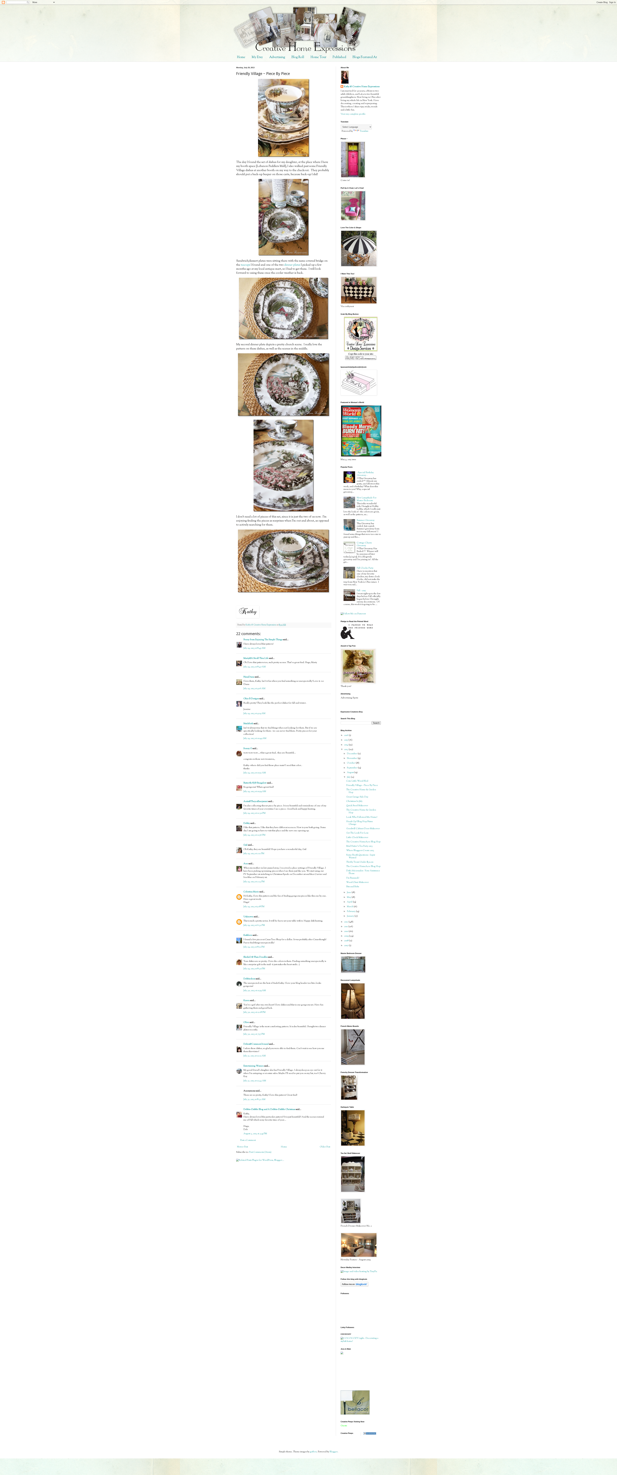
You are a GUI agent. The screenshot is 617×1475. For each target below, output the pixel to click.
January (350, 916)
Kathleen (247, 935)
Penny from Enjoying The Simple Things (262, 639)
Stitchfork (248, 723)
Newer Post (242, 1147)
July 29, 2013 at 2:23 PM (254, 881)
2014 (346, 745)
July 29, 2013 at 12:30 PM (254, 813)
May (349, 897)
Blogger (334, 1451)
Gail (245, 845)
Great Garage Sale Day (357, 797)
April (350, 902)
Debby (246, 823)
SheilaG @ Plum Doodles (255, 957)
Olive (246, 1022)
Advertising (277, 57)
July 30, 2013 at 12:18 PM (254, 1012)
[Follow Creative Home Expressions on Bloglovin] (354, 1286)
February (351, 911)
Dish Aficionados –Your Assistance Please (363, 872)
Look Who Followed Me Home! (361, 817)
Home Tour (318, 57)
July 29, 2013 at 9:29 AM (254, 713)
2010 (346, 931)
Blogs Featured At (365, 57)
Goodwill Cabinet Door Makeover (363, 828)
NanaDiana (248, 677)
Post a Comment (248, 1140)
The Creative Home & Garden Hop (361, 791)
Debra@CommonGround (255, 1044)
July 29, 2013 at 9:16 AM (254, 688)
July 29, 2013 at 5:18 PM (253, 906)
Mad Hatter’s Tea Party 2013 (359, 846)
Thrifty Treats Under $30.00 (359, 862)
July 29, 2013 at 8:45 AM (254, 648)
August (350, 772)
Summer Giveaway (366, 520)
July (349, 777)
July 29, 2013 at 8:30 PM (254, 968)
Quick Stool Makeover (357, 805)
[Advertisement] (355, 1372)
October (351, 763)
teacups (245, 265)
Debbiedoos (249, 978)
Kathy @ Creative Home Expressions (362, 86)
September (352, 768)
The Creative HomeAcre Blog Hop (363, 841)
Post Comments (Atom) (260, 1152)
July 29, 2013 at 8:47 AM (254, 667)
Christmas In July (354, 801)
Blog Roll (297, 57)
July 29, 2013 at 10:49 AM (254, 738)
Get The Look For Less (357, 833)
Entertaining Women (253, 1066)
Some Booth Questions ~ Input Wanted (360, 856)
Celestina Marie (251, 891)
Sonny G (247, 748)
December (352, 753)
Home (241, 57)
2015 (346, 740)
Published (339, 57)
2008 (346, 940)
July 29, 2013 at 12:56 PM (254, 835)
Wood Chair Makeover (357, 882)
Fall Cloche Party (365, 568)
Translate (364, 131)
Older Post (325, 1147)
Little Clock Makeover (357, 837)
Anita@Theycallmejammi (255, 801)
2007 (346, 945)
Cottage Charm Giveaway (364, 544)
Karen (246, 1000)
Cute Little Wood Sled (357, 781)
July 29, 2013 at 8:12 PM (254, 947)
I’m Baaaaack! (352, 878)
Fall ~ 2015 (361, 590)
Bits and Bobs (352, 886)
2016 (346, 735)
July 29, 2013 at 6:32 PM (254, 925)
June (349, 892)
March (350, 906)
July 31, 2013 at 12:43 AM (254, 1080)
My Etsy (257, 57)
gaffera (313, 1451)
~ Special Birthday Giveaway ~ (365, 474)
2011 (346, 926)
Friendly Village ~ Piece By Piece (362, 785)
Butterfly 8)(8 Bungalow (255, 783)
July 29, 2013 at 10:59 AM (254, 791)
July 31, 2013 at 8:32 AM (254, 1099)
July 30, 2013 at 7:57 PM (254, 1034)
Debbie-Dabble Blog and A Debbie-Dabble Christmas (269, 1109)
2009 (346, 936)
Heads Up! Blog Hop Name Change (359, 823)
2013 (346, 749)
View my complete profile (353, 114)
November (352, 758)
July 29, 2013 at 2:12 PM (253, 853)
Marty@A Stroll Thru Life (255, 658)
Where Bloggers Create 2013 (360, 850)
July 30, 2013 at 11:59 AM (254, 990)
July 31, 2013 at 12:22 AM (254, 1056)
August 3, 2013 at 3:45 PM (255, 1133)
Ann (245, 863)
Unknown (248, 916)
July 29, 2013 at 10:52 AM (254, 772)
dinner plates (292, 265)
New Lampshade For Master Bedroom (366, 499)
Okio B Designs (251, 698)
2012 (346, 922)
